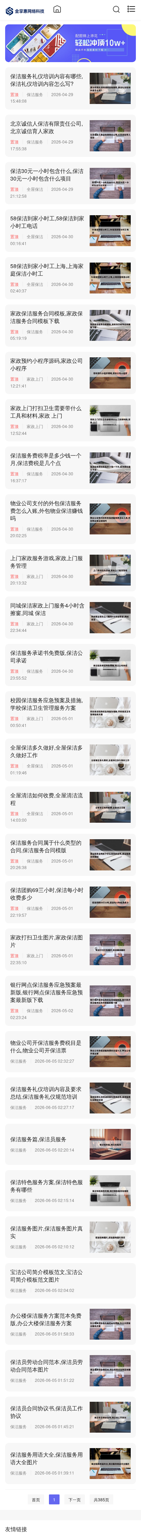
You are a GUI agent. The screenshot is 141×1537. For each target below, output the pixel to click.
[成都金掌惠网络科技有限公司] (24, 10)
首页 (36, 1499)
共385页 (101, 1499)
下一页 (74, 1499)
